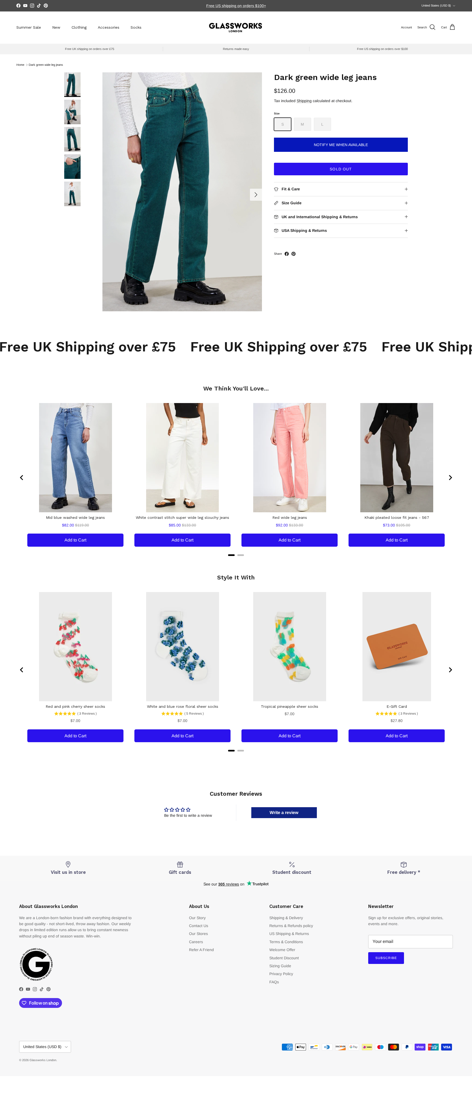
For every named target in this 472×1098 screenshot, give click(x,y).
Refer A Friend (201, 950)
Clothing (79, 27)
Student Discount (284, 958)
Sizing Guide (280, 966)
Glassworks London (43, 1060)
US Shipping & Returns (289, 933)
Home (20, 64)
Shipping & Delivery (286, 918)
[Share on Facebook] (287, 254)
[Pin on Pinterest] (293, 254)
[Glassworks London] (236, 27)
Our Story (197, 918)
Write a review (284, 812)
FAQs (274, 982)
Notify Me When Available (341, 145)
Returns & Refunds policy (291, 926)
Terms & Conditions (286, 942)
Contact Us (198, 926)
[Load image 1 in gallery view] (182, 191)
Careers (196, 942)
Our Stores (198, 933)
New (56, 27)
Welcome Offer (282, 950)
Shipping (304, 101)
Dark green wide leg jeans (46, 64)
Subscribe (386, 958)
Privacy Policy (281, 974)
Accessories (108, 27)
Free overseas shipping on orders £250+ (236, 6)
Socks (136, 27)
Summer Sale (28, 27)
